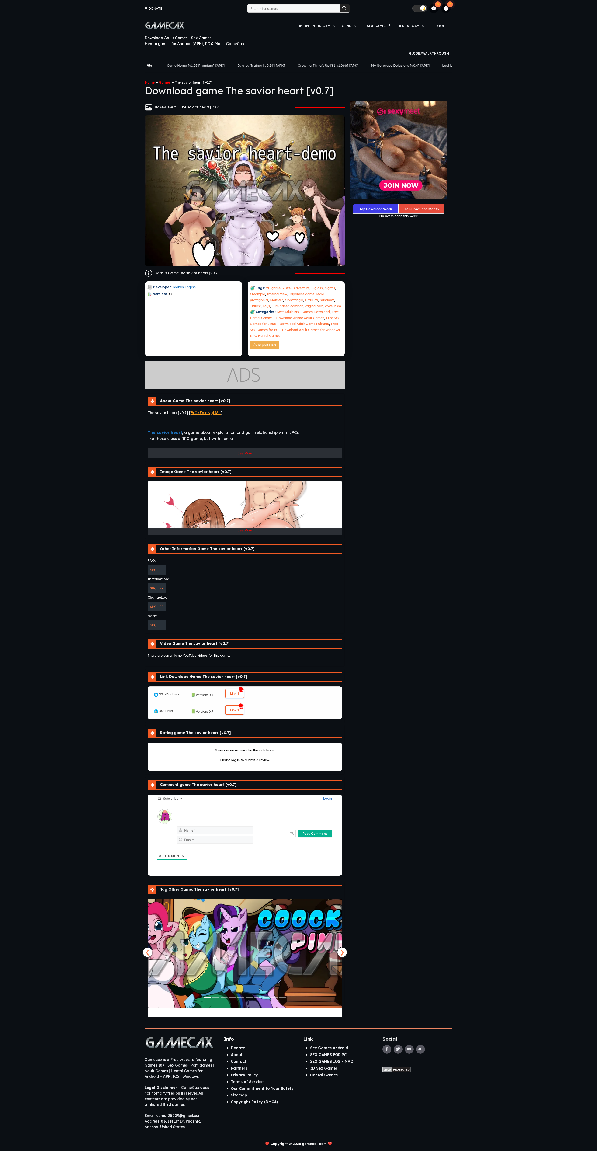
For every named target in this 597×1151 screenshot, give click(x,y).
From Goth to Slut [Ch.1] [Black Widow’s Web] (444, 65)
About (237, 1054)
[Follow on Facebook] (386, 1049)
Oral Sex (311, 300)
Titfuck (255, 306)
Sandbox (327, 300)
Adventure (301, 288)
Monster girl (294, 300)
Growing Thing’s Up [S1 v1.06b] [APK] (221, 65)
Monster (276, 300)
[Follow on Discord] (420, 1049)
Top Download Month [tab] (422, 209)
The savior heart (165, 432)
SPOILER (156, 570)
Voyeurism (333, 306)
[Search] (345, 8)
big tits (330, 288)
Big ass (317, 288)
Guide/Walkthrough (429, 53)
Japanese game (301, 294)
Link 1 (234, 693)
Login (327, 798)
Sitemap (239, 1095)
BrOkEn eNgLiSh (206, 412)
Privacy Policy (244, 1075)
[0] (433, 8)
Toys (266, 306)
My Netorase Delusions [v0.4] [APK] (293, 65)
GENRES (349, 26)
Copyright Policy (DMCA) (254, 1101)
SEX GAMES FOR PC (328, 1054)
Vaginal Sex (314, 306)
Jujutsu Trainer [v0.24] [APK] (154, 65)
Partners (239, 1068)
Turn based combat (287, 306)
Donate (155, 8)
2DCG (287, 288)
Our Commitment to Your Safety (262, 1088)
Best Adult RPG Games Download (303, 312)
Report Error (267, 345)
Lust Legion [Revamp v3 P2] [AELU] (365, 65)
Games (164, 82)
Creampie (257, 294)
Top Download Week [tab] (375, 209)
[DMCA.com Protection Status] (396, 1069)
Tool (440, 26)
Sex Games (376, 26)
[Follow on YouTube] (409, 1049)
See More (245, 453)
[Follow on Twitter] (398, 1049)
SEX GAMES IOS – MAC (331, 1061)
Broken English (184, 287)
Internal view (277, 294)
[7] (446, 8)
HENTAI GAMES (411, 26)
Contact (238, 1061)
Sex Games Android (329, 1048)
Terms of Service (247, 1081)
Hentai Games (324, 1075)
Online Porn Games (316, 26)
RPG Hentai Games (265, 336)
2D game (273, 288)
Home (150, 82)
